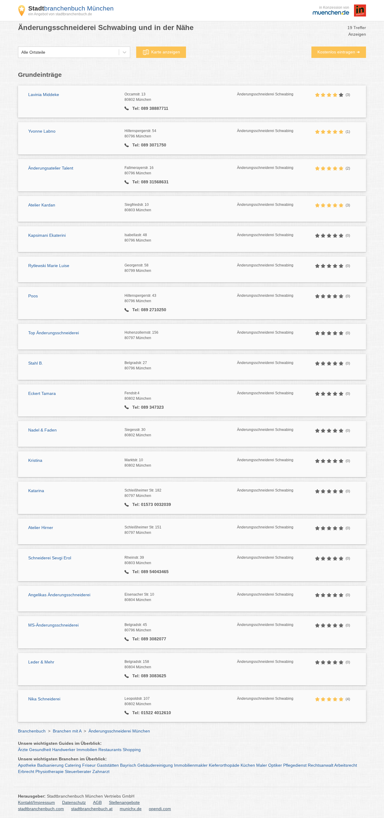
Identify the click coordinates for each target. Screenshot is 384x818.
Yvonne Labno (42, 131)
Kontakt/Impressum (36, 802)
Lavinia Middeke (43, 94)
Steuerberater (78, 771)
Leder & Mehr (41, 662)
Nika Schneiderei (44, 698)
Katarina (36, 490)
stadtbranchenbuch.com (41, 808)
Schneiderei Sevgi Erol (49, 557)
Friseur (89, 765)
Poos (33, 295)
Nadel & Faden (42, 430)
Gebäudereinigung (155, 765)
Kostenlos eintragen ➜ (338, 52)
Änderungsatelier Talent (50, 168)
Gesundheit (40, 749)
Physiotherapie (49, 771)
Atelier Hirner (40, 527)
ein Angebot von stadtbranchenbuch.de (60, 14)
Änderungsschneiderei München (119, 731)
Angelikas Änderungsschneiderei (59, 594)
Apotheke (27, 765)
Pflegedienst (295, 765)
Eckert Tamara (42, 393)
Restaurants (110, 749)
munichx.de (131, 808)
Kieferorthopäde (224, 765)
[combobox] (21, 52)
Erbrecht (26, 771)
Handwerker (63, 749)
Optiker (275, 765)
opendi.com (160, 808)
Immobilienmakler (191, 765)
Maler (261, 765)
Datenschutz (74, 802)
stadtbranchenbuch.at (91, 808)
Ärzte (23, 749)
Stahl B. (35, 363)
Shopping (132, 749)
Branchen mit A (67, 731)
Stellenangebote (124, 802)
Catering (73, 765)
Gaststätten (108, 765)
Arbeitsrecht (345, 765)
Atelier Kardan (41, 205)
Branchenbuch (32, 731)
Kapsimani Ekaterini (47, 235)
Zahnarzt (101, 771)
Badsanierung (50, 765)
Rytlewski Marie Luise (48, 265)
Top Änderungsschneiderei (53, 332)
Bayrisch (128, 765)
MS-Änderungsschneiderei (53, 625)
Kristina (35, 460)
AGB (97, 802)
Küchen (248, 765)
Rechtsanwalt (320, 765)
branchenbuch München (71, 8)
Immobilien (86, 749)
